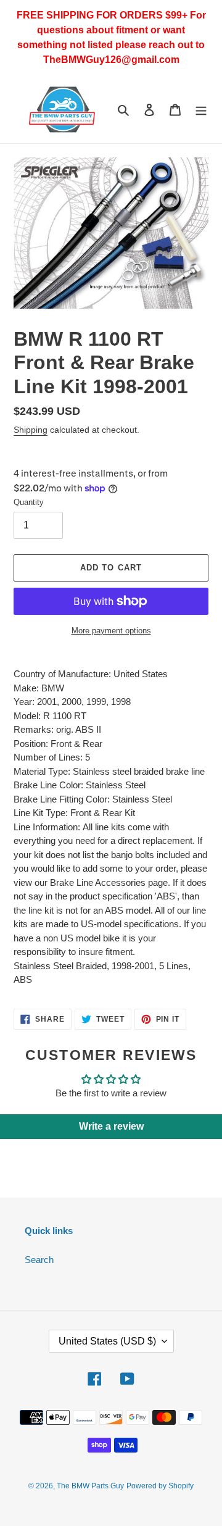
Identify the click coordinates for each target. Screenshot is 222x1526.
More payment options (111, 630)
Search (39, 1259)
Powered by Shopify (160, 1486)
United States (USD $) (107, 1341)
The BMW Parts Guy (90, 1486)
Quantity (29, 502)
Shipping (30, 430)
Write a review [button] (111, 1126)
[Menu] (201, 109)
